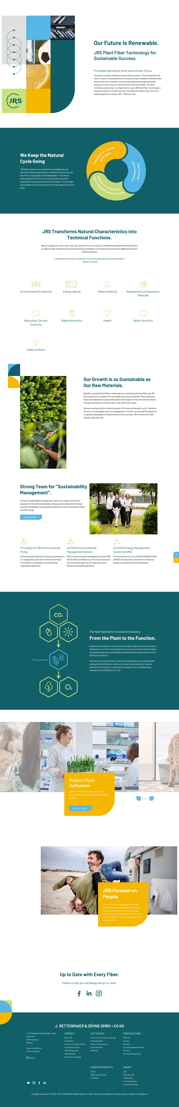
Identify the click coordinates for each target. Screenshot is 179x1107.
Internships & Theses (130, 1084)
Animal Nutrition (96, 1047)
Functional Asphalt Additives (133, 1047)
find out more (79, 808)
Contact (32, 1058)
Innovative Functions (72, 1047)
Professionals (128, 1078)
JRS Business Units (71, 1050)
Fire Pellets (94, 1078)
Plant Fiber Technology (72, 1057)
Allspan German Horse (98, 1075)
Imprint (132, 1094)
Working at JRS (128, 1075)
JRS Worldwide (69, 1054)
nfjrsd (35, 1051)
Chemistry (127, 1038)
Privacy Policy (121, 1094)
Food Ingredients (96, 1041)
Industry (126, 1041)
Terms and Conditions (103, 1094)
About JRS (68, 1038)
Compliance (142, 1094)
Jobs (125, 1072)
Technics (126, 1050)
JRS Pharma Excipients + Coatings (103, 1038)
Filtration (126, 1044)
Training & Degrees (130, 1081)
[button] (79, 993)
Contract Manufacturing (131, 1054)
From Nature (68, 1041)
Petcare (93, 1072)
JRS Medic (94, 1050)
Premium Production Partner (74, 1044)
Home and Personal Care (99, 1044)
